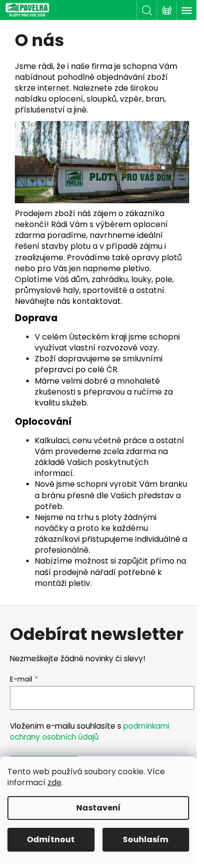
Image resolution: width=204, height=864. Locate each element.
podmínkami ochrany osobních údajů (89, 731)
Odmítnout (51, 839)
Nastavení (98, 807)
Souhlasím (145, 839)
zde (54, 782)
